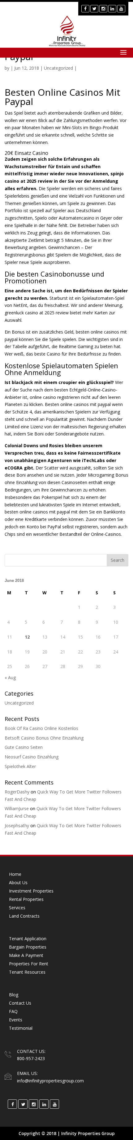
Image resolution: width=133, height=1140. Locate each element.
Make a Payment (26, 955)
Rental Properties (26, 899)
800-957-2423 (31, 1058)
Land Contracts (24, 916)
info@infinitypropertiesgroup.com (50, 1081)
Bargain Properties (27, 947)
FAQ (13, 1011)
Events (15, 1020)
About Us (18, 882)
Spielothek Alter (20, 766)
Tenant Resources (27, 972)
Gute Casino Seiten (24, 747)
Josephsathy (17, 825)
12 (27, 637)
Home (15, 874)
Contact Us (20, 1003)
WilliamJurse (17, 808)
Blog (13, 995)
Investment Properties (31, 891)
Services (17, 908)
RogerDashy (17, 792)
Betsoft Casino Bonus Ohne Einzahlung (44, 738)
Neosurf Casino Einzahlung (31, 757)
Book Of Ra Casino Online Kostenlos (41, 728)
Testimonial (20, 1028)
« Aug (10, 677)
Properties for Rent (28, 964)
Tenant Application (27, 938)
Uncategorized (19, 703)
